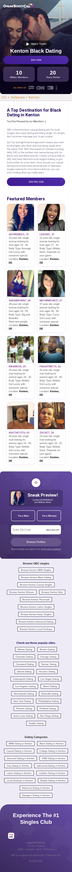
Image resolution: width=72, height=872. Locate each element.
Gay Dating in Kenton (18, 765)
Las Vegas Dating (50, 679)
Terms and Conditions (51, 549)
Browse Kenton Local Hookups (36, 629)
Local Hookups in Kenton (20, 780)
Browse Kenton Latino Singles (36, 607)
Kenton (33, 97)
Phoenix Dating (24, 708)
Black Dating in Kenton (51, 743)
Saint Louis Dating (23, 716)
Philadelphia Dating (48, 701)
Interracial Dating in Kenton (51, 765)
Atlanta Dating (24, 649)
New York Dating (22, 701)
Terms (31, 846)
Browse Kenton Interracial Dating (36, 621)
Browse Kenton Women (21, 592)
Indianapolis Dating (23, 679)
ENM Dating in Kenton (53, 758)
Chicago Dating (48, 656)
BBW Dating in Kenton (20, 743)
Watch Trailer (38, 43)
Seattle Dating (36, 723)
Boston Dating (47, 649)
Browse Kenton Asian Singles (36, 614)
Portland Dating (48, 708)
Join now (36, 59)
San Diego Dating (49, 716)
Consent (30, 849)
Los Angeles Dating (25, 686)
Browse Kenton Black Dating (36, 577)
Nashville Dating (49, 693)
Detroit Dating (24, 671)
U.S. (4, 97)
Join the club (36, 181)
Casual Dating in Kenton (19, 751)
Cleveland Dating (25, 664)
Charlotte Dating (24, 656)
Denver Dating (48, 664)
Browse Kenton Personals (36, 599)
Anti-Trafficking (45, 849)
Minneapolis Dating (24, 693)
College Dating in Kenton (52, 751)
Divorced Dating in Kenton (20, 758)
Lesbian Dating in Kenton (52, 773)
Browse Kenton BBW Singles (36, 570)
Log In (61, 5)
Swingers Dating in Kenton (36, 795)
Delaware (18, 97)
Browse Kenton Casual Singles (36, 584)
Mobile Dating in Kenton (53, 780)
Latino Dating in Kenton (19, 773)
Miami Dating (50, 686)
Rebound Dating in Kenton (36, 788)
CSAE (21, 849)
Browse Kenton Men (52, 592)
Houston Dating (47, 671)
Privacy (41, 846)
